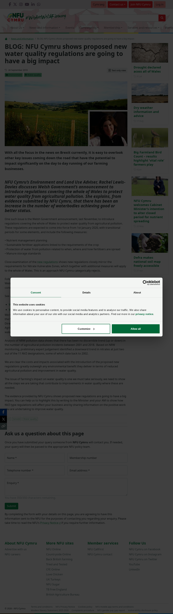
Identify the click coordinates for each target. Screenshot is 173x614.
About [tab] (137, 292)
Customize (84, 328)
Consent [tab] (36, 292)
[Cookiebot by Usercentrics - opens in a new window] (145, 282)
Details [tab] (86, 292)
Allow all (136, 328)
